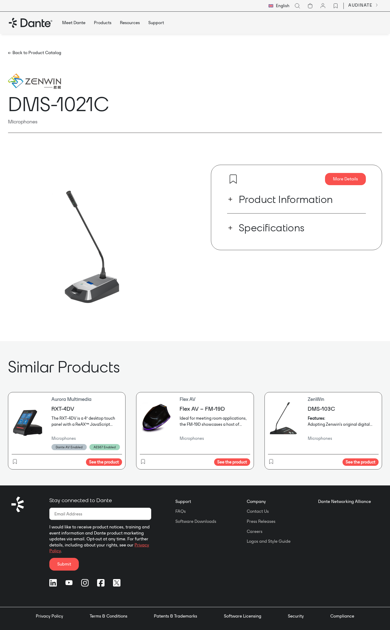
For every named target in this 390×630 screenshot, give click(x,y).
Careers (254, 531)
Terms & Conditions (108, 616)
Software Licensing (242, 616)
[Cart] (310, 6)
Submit (64, 564)
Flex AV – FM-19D (202, 408)
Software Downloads (195, 521)
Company (256, 501)
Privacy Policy (49, 616)
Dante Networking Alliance (344, 501)
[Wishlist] (335, 6)
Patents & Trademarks (175, 616)
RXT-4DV (62, 408)
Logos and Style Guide (269, 541)
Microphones (22, 121)
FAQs (180, 511)
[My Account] (323, 6)
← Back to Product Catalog (34, 52)
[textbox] (278, 6)
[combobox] (278, 6)
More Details (345, 178)
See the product (104, 461)
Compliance (342, 616)
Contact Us (258, 511)
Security (296, 616)
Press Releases (261, 521)
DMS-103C (321, 408)
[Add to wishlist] (233, 179)
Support (183, 501)
